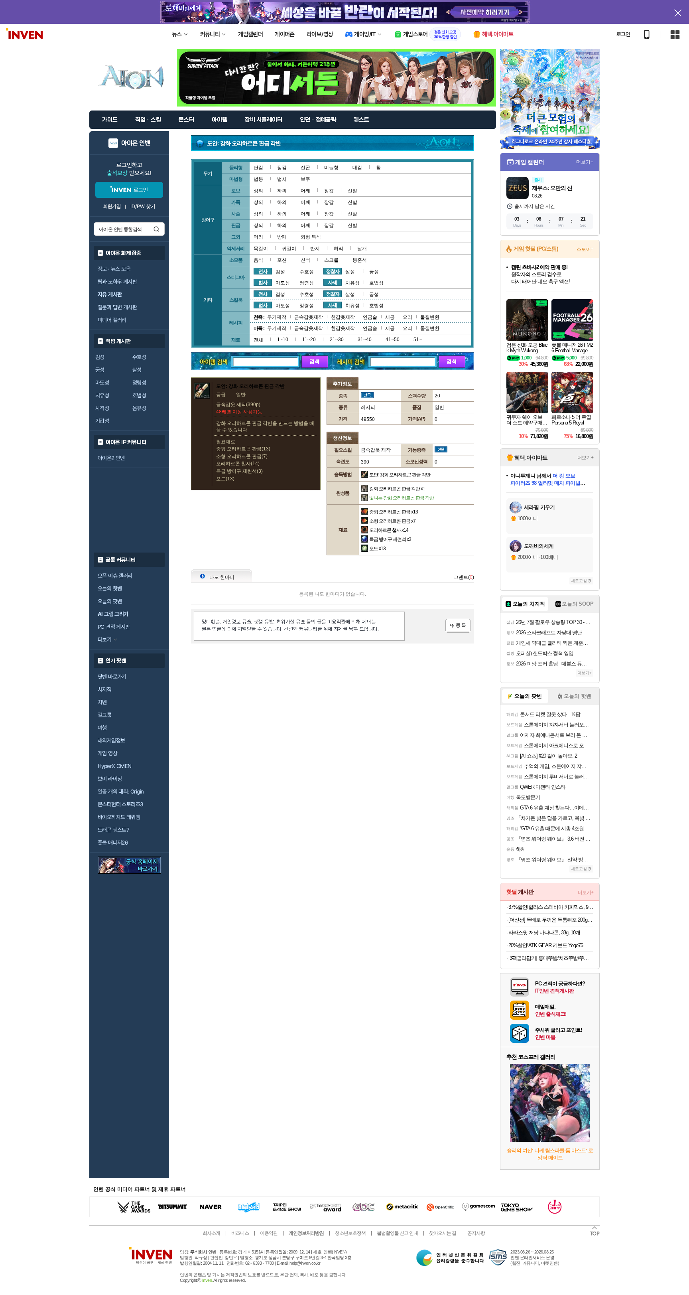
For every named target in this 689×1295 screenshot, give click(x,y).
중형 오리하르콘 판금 (393, 512)
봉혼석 (359, 260)
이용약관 (269, 1233)
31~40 (365, 339)
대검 (357, 167)
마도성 (102, 382)
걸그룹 (104, 715)
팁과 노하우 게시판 (117, 281)
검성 (99, 357)
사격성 (102, 408)
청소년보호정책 (350, 1233)
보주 (305, 179)
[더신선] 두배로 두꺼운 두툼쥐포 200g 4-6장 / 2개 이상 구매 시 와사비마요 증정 (550, 920)
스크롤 (331, 260)
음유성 (139, 408)
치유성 (102, 395)
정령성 (139, 382)
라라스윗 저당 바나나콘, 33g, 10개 (544, 933)
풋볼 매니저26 (113, 842)
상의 (258, 190)
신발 (352, 190)
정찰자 (332, 271)
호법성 (139, 395)
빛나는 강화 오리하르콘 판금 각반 (401, 498)
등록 (457, 626)
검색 (156, 229)
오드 (377, 548)
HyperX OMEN (114, 766)
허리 (338, 248)
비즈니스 (240, 1233)
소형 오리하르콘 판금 (392, 521)
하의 (282, 190)
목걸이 (261, 248)
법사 (262, 282)
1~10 (282, 339)
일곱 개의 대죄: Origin (121, 791)
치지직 (104, 689)
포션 (282, 260)
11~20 (309, 339)
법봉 (258, 179)
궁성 (99, 370)
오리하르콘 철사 (388, 530)
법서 (282, 179)
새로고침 (579, 580)
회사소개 (211, 1233)
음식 (258, 260)
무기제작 (276, 317)
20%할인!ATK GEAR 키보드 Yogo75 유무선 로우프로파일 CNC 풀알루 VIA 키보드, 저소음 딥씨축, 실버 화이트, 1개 (550, 945)
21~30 (337, 339)
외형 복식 (311, 237)
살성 (137, 370)
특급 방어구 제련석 (390, 539)
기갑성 (102, 421)
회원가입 (112, 206)
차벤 (102, 702)
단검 (258, 167)
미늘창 (331, 167)
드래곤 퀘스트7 (113, 830)
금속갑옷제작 (308, 317)
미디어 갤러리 (112, 320)
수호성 (139, 357)
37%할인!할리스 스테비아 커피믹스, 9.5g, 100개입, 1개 (550, 907)
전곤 (305, 167)
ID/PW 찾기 (142, 206)
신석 (305, 260)
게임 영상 (107, 753)
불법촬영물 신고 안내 (397, 1233)
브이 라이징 (110, 779)
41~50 (393, 339)
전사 (262, 271)
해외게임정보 (111, 740)
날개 (362, 248)
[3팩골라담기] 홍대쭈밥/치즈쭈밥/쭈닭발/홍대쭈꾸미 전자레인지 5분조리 (550, 958)
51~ (417, 339)
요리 (407, 317)
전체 (258, 340)
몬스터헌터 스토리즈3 (120, 804)
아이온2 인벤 (111, 458)
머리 (258, 237)
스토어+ (585, 249)
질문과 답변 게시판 (117, 307)
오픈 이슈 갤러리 (115, 575)
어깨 (305, 190)
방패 (282, 237)
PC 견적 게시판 (114, 627)
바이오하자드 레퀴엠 (119, 817)
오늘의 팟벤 (110, 601)
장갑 (329, 190)
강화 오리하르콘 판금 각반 (397, 489)
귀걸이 (289, 248)
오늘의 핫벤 (110, 588)
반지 (315, 248)
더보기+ (584, 162)
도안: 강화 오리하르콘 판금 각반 (399, 475)
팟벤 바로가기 (112, 676)
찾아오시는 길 (442, 1233)
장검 (282, 167)
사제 (332, 282)
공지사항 (476, 1233)
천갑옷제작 (343, 317)
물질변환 (429, 317)
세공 (390, 317)
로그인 (623, 34)
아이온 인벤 (135, 143)
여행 (102, 727)
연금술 (370, 317)
